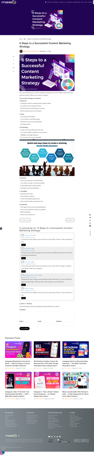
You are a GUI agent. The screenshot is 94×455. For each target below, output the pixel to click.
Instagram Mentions (10, 426)
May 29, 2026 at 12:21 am (28, 277)
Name (21, 321)
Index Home (27, 248)
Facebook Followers (32, 421)
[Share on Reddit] (13, 67)
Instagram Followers (10, 420)
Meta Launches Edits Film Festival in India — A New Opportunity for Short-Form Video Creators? (75, 394)
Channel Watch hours (53, 421)
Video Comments (52, 418)
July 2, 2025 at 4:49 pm (28, 237)
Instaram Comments (10, 423)
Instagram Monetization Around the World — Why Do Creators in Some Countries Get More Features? (17, 363)
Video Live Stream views (54, 426)
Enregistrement (28, 235)
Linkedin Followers (75, 423)
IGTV (6, 416)
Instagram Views (9, 421)
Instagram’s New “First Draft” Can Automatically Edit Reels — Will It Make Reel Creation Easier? (17, 394)
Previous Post (25, 220)
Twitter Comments (74, 420)
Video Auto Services (53, 424)
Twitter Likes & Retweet (76, 418)
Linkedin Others (74, 426)
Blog (25, 39)
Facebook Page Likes (32, 415)
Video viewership (52, 415)
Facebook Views (31, 418)
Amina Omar (39, 368)
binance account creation (31, 275)
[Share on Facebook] (13, 60)
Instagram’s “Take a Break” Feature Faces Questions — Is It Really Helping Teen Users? (46, 394)
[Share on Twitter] (13, 56)
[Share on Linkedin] (13, 64)
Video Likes (51, 416)
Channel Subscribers (53, 420)
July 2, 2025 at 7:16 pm (28, 250)
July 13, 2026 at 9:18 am (28, 290)
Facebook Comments (32, 420)
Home (20, 39)
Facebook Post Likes (32, 416)
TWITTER (72, 415)
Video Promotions (55, 412)
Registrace (27, 288)
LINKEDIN (72, 421)
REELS (6, 418)
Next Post (70, 220)
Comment (22, 309)
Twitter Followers (74, 416)
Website (59, 321)
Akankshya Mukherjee (32, 51)
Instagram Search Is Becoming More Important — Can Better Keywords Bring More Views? (75, 363)
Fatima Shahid (11, 368)
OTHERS (72, 412)
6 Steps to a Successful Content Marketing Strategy (39, 39)
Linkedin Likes (73, 424)
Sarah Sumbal (11, 398)
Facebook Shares (31, 423)
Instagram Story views (11, 424)
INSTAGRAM (9, 412)
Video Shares (51, 428)
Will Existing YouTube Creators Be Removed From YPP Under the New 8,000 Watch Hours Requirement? (46, 363)
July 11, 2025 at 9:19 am (28, 264)
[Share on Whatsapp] (13, 71)
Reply (23, 244)
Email (40, 321)
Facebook (30, 412)
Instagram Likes (9, 415)
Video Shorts (51, 423)
